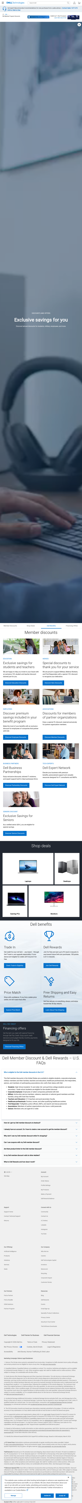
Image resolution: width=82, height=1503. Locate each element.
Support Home (8, 1212)
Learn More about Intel (60, 18)
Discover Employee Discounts (15, 737)
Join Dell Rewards (52, 965)
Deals (5, 1269)
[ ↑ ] (23, 1394)
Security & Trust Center (48, 1322)
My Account (44, 1176)
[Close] (68, 1477)
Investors (44, 1264)
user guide (47, 1414)
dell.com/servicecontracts (14, 1394)
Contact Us (44, 1216)
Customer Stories (46, 1282)
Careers (43, 1256)
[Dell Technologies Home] (15, 3)
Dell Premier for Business (30, 1335)
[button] (74, 3)
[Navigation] (2, 3)
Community (44, 1212)
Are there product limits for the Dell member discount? (23, 1149)
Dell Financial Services (52, 1335)
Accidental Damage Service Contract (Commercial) (46, 1404)
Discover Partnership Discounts (16, 785)
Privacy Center (45, 1317)
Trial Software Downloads (49, 1326)
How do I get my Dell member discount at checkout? (22, 1123)
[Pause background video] (79, 25)
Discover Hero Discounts (53, 683)
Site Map (6, 1176)
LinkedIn (43, 1225)
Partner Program (9, 1308)
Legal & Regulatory (53, 1347)
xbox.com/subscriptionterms (15, 1444)
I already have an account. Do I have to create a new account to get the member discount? (35, 1129)
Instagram (44, 1229)
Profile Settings (45, 1185)
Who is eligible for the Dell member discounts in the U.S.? (24, 1072)
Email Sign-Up (45, 1308)
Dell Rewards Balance (47, 1198)
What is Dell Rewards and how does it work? (19, 1162)
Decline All (47, 1495)
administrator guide (20, 1416)
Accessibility (8, 1352)
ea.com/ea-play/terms (59, 1446)
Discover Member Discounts (54, 737)
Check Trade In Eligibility (14, 965)
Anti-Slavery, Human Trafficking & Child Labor (34, 1352)
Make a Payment (46, 1194)
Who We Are (44, 1251)
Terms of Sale (32, 1342)
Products (7, 1256)
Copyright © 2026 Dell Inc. (13, 1342)
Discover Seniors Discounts (14, 833)
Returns (6, 1220)
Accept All (62, 1495)
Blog (42, 1295)
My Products (45, 1190)
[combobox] (49, 3)
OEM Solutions (8, 1304)
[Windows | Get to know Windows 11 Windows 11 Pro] (38, 17)
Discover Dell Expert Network (55, 785)
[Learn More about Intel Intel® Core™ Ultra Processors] (73, 17)
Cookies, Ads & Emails (34, 1347)
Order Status (45, 1181)
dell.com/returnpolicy (49, 1364)
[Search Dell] (68, 2)
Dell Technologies (10, 1335)
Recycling (44, 1273)
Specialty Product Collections (50, 1313)
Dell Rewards (45, 1300)
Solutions (7, 1260)
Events (43, 1304)
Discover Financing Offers (14, 1047)
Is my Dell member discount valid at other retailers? (22, 1155)
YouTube (43, 1234)
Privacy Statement (48, 1342)
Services (6, 1264)
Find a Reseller (8, 1300)
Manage (13, 1495)
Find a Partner (8, 1295)
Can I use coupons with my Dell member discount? (22, 1142)
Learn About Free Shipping (55, 1010)
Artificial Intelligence (10, 1251)
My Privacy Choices (11, 1347)
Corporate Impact (46, 1278)
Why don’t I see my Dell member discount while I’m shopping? (25, 1136)
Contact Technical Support (12, 1216)
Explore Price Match (13, 1010)
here (68, 1464)
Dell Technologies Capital (48, 1260)
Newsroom (44, 1269)
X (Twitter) (44, 1220)
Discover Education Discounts (15, 683)
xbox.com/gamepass (44, 1446)
